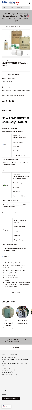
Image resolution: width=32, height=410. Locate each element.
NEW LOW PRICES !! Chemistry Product (14, 26)
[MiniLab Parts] (22, 312)
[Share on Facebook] (9, 101)
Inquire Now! (16, 292)
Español (4, 394)
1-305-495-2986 (7, 81)
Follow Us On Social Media (11, 398)
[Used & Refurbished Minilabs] (8, 312)
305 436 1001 (6, 358)
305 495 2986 (6, 359)
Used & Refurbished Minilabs (8, 323)
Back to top (16, 347)
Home (3, 26)
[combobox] (16, 7)
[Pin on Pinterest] (13, 101)
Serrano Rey (5, 60)
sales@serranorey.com (8, 78)
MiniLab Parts (22, 321)
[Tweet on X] (6, 101)
